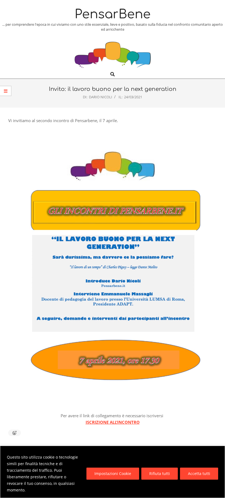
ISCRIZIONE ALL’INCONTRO (113, 422)
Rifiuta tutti (159, 473)
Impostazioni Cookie (112, 473)
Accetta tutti (199, 473)
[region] (112, 472)
